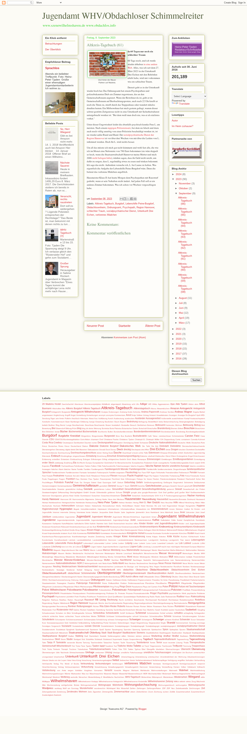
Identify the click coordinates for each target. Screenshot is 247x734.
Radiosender (170, 597)
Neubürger (153, 563)
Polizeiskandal (165, 590)
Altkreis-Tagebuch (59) (185, 277)
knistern (64, 533)
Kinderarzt (46, 527)
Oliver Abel (183, 577)
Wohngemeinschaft (89, 685)
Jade (123, 512)
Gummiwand (85, 496)
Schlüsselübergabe (123, 616)
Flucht (130, 475)
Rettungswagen (84, 606)
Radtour (181, 596)
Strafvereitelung (197, 636)
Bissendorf (60, 428)
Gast (99, 482)
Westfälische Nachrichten (113, 677)
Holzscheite (96, 506)
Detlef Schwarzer (141, 443)
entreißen (56, 459)
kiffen (136, 524)
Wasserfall (123, 674)
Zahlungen (141, 688)
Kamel (179, 520)
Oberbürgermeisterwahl (134, 573)
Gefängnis (167, 482)
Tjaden (89, 646)
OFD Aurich (126, 576)
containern (185, 439)
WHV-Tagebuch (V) (65, 232)
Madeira (47, 549)
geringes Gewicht (169, 486)
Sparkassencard (82, 630)
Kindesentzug (166, 526)
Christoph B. (140, 439)
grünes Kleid (68, 496)
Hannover (54, 499)
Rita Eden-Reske (108, 606)
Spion (165, 629)
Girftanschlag (63, 492)
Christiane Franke (111, 439)
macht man (166, 547)
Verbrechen (124, 660)
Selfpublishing (84, 623)
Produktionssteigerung (96, 593)
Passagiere (61, 583)
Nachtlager (137, 560)
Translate (184, 103)
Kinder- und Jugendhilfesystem (162, 523)
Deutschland (76, 446)
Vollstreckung (48, 670)
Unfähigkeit (176, 653)
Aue (96, 418)
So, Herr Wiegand (65, 130)
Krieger (117, 536)
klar (112, 530)
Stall (86, 636)
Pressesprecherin (50, 593)
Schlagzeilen (199, 613)
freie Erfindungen (128, 479)
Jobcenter (190, 512)
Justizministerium (144, 520)
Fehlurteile (160, 473)
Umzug (108, 652)
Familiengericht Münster (117, 469)
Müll (171, 556)
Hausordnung (149, 499)
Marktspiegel (145, 550)
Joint (197, 512)
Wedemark (166, 674)
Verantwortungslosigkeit (102, 660)
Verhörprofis (47, 664)
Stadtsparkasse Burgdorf (54, 636)
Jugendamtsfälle (83, 520)
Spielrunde (145, 630)
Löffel (202, 543)
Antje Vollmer (137, 415)
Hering (136, 503)
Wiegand (194, 676)
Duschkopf (126, 453)
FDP (148, 473)
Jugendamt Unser (148, 517)
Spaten (108, 630)
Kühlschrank (193, 537)
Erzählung (68, 463)
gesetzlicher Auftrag (74, 489)
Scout (193, 620)
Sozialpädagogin (153, 626)
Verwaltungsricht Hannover (136, 667)
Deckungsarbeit (105, 442)
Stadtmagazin (165, 633)
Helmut (122, 503)
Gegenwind (178, 482)
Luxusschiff (156, 547)
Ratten (70, 600)
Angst (73, 415)
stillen (124, 636)
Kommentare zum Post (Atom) (130, 337)
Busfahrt (128, 436)
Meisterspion (110, 553)
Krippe (155, 537)
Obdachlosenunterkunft (54, 573)
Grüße (77, 496)
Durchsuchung (64, 453)
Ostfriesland (132, 580)
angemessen (47, 415)
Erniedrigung (199, 459)
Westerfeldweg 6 (95, 677)
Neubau (132, 563)
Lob (181, 543)
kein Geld (108, 524)
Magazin (57, 550)
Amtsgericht (186, 408)
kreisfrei (109, 537)
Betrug (197, 425)
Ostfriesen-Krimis (120, 580)
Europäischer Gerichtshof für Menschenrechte (112, 463)
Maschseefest (163, 550)
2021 (179, 333)
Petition (123, 583)
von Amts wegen (65, 670)
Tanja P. (51, 642)
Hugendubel (172, 506)
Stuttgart (77, 639)
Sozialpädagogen (122, 626)
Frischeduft (190, 479)
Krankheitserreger (79, 537)
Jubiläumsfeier (58, 517)
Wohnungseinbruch (166, 685)
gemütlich (103, 486)
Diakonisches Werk (130, 446)
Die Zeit (154, 446)
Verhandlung (199, 660)
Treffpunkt (177, 646)
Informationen (113, 509)
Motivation (163, 557)
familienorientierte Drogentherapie (172, 469)
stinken (139, 636)
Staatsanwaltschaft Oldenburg (84, 632)
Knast (44, 533)
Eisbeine (143, 456)
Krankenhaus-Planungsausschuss (56, 537)
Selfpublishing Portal (99, 623)
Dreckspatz (136, 450)
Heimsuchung (91, 503)
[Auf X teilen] (128, 199)
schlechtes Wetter (88, 616)
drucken (182, 450)
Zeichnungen (194, 688)
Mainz (86, 550)
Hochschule (47, 506)
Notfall (79, 570)
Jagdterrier (130, 512)
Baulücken (109, 422)
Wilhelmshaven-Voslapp (88, 681)
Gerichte (141, 486)
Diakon (85, 446)
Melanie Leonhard (124, 553)
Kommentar (82, 533)
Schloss (101, 616)
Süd (83, 639)
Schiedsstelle (112, 613)
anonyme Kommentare (115, 415)
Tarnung (86, 643)
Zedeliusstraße (182, 688)
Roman (136, 606)
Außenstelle (166, 418)
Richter (96, 606)
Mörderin (155, 557)
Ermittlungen (166, 459)
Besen (108, 425)
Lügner (133, 546)
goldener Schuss (115, 492)
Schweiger (158, 619)
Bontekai (105, 428)
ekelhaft (151, 456)
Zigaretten (97, 692)
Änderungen (113, 412)
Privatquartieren (79, 593)
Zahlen (133, 688)
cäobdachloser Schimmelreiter (171, 436)
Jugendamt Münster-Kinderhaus (126, 517)
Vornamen (98, 670)
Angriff (67, 415)
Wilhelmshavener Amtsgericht (111, 681)
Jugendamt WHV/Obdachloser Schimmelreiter (122, 15)
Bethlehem (141, 425)
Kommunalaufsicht (118, 533)
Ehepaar (164, 453)
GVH (157, 496)
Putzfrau (82, 597)
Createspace (68, 443)
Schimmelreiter (153, 613)
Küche (176, 536)
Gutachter (126, 495)
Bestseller (125, 425)
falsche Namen (153, 465)
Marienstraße (133, 550)
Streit (57, 639)
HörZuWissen (127, 506)
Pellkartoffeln (113, 583)
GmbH (86, 492)
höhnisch (80, 506)
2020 (179, 338)
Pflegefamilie (186, 583)
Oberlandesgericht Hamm (72, 577)
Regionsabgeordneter (143, 603)
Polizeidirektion (105, 590)
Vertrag (61, 667)
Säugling (201, 610)
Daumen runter (90, 443)
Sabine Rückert (79, 610)
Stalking (79, 636)
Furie (76, 482)
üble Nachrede (62, 653)
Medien (68, 553)
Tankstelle (61, 642)
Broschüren (200, 428)
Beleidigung (200, 422)
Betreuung (188, 425)
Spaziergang (117, 630)
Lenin (154, 543)
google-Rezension (149, 492)
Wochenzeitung (53, 685)
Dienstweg (60, 450)
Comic (177, 439)
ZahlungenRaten (154, 688)
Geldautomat (199, 482)
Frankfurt (70, 479)
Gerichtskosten (153, 485)
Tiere (83, 646)
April (182, 317)
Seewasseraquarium (55, 623)
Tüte (120, 649)
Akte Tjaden (182, 404)
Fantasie (83, 473)
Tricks (49, 649)
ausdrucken (130, 418)
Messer (163, 553)
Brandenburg (164, 428)
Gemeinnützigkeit (49, 486)
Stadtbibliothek (152, 633)
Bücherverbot (75, 431)
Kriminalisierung (137, 536)
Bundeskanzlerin (168, 432)
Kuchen (184, 537)
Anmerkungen (92, 415)
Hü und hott (160, 506)
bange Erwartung (96, 422)
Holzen (88, 506)
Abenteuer (78, 404)
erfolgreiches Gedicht (117, 459)
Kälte (173, 520)
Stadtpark (187, 633)
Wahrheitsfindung (197, 670)
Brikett (180, 428)
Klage (97, 530)
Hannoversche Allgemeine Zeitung (86, 499)
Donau (113, 450)
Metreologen (187, 553)
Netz (126, 563)
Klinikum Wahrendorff (168, 530)
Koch (70, 533)
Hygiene (201, 505)
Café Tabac (153, 436)
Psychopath (129, 207)
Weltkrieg (65, 677)
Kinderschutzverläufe (130, 527)
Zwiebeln (57, 695)
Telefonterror (143, 642)
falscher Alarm (57, 469)
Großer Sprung (64, 265)
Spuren (182, 630)
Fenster (193, 472)
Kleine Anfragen (145, 530)
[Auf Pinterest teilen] (135, 199)
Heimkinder (80, 503)
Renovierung (62, 606)
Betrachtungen (53, 43)
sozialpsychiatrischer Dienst (121, 211)
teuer (165, 643)
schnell (135, 616)
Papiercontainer (144, 580)
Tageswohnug (183, 639)
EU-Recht (81, 463)
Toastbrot (109, 646)
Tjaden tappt (98, 646)
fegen (153, 473)
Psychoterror (60, 597)
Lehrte (114, 543)
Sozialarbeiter (78, 626)
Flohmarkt (122, 476)
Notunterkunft (108, 569)
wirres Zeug (191, 681)
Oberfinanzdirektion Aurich (160, 573)
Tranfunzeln (167, 646)
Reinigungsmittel (49, 606)
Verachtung (86, 660)
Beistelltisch (153, 422)
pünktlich (70, 597)
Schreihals (177, 616)
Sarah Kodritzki (161, 610)
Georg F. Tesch (123, 486)
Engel (190, 456)
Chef (101, 439)
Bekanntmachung (171, 422)
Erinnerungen (154, 459)
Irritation (94, 512)
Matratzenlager (49, 553)
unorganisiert (47, 657)
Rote (165, 606)
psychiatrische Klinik (177, 593)
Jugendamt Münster (102, 517)
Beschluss (89, 425)
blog (79, 428)
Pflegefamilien (199, 583)
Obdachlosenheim (96, 207)
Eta (74, 462)
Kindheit (65, 530)
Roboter (129, 606)
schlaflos (178, 613)
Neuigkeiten (47, 567)
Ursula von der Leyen (58, 660)
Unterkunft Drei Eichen (100, 656)
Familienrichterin (58, 473)
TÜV (125, 649)
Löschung (56, 546)
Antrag (146, 415)
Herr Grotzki (153, 502)
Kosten (191, 533)
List (176, 543)
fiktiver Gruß (85, 476)
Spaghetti (70, 630)
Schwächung (101, 620)
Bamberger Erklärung (79, 422)
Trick (44, 649)
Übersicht (185, 649)
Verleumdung (87, 663)
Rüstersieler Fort (49, 610)
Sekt (66, 623)
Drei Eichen (157, 449)
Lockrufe (195, 543)
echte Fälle (143, 453)
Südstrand (107, 639)
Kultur (202, 537)
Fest (44, 476)
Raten (187, 597)
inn (148, 509)
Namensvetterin (48, 563)
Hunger (181, 506)
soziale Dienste (92, 626)
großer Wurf (184, 492)
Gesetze (60, 489)
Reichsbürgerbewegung (163, 603)
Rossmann (157, 606)
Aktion (191, 404)
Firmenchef (105, 476)
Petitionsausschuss (136, 583)
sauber (171, 610)
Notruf (96, 570)
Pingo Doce (125, 586)
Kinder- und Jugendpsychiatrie (192, 524)
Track (146, 646)
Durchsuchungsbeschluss (83, 452)
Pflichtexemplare (101, 586)
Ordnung (74, 580)
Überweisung (198, 649)
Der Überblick (53, 49)
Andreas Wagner (183, 411)
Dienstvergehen (48, 450)
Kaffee (155, 520)
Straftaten (184, 636)
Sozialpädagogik (137, 626)
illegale (76, 509)
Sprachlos (52, 68)
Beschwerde (99, 425)
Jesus (176, 512)
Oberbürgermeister (109, 572)
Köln (75, 533)
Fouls (44, 479)
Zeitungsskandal (49, 692)
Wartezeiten (76, 674)
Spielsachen (156, 630)
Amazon (174, 408)
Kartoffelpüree (68, 524)
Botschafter (152, 428)
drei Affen (145, 450)
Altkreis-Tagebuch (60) (185, 266)
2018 (179, 348)
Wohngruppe (104, 685)
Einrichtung (102, 456)
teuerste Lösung (175, 643)
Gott (160, 492)
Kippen (83, 530)
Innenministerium (159, 509)
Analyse (104, 412)
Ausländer (140, 418)
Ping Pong (114, 587)
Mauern (61, 553)
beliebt (45, 425)
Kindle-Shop (74, 530)
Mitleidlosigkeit (93, 557)
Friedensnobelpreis (168, 479)
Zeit (203, 688)
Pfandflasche (161, 583)
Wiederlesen (168, 677)
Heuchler (169, 503)
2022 (179, 328)
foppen (156, 476)
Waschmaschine (96, 674)
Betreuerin (160, 425)
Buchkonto (102, 432)
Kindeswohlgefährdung (51, 530)
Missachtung (59, 557)
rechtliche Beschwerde (134, 600)
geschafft (188, 486)
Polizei (173, 586)
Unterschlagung (127, 657)
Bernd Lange (65, 425)
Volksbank (191, 667)
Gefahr (139, 482)
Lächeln (72, 540)
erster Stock (48, 462)
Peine (104, 583)
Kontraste (157, 533)
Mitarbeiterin (81, 557)
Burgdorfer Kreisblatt (69, 435)
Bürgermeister (97, 436)
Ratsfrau (62, 600)
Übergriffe (151, 649)
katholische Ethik (81, 524)
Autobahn (46, 422)
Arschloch (76, 418)
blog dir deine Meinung (91, 428)
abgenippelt (116, 404)
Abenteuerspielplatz (92, 404)
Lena (148, 543)
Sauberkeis (180, 610)
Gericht (133, 486)
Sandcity (109, 610)
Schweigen (135, 619)
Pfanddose (149, 583)
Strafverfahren (48, 639)
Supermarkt (117, 639)
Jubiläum (46, 517)
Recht (121, 600)
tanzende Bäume (74, 643)
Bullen (110, 432)
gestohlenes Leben (102, 489)
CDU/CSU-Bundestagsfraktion (67, 439)
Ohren (157, 577)
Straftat (175, 636)
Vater (69, 660)
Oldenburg (166, 576)
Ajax (172, 404)
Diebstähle (175, 446)
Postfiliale (186, 590)
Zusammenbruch (198, 692)
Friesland (181, 479)
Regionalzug (128, 603)
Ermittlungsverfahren (183, 459)
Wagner (126, 670)
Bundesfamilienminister (123, 432)
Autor (175, 120)
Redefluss (200, 600)
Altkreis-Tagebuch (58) (185, 288)
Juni (181, 307)
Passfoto (71, 583)
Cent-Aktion (85, 439)
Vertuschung (87, 667)
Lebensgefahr (198, 540)
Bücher (64, 431)
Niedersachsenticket (88, 566)
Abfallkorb (106, 404)
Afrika (154, 404)
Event (191, 463)
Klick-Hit (155, 530)
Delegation (118, 443)
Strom (63, 639)
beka (161, 422)
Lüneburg (146, 547)
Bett (203, 425)
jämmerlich (140, 512)
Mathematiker (191, 550)
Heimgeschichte (68, 503)
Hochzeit (56, 506)
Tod (115, 646)
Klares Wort (119, 530)
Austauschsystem (197, 418)
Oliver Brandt (194, 577)
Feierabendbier (172, 473)
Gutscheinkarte (147, 496)
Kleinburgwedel (131, 530)
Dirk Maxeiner (81, 450)
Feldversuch (184, 473)
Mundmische (47, 560)
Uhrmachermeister (76, 653)
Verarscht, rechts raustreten (66, 199)
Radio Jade (160, 597)
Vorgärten (88, 670)
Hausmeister (133, 498)
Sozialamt (66, 626)
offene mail (137, 576)
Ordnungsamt (114, 207)
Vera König (76, 660)
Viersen (176, 667)
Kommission (105, 533)
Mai (181, 312)
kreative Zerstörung (96, 537)
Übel (143, 649)
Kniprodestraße (54, 533)
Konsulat (148, 533)
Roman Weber (146, 606)
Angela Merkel (199, 412)
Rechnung (112, 600)
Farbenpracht (102, 473)
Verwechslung (155, 667)
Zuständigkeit (47, 695)
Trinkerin (56, 649)
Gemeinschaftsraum (86, 485)
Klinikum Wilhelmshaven (187, 530)
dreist (168, 450)
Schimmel (140, 613)
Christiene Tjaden (126, 439)
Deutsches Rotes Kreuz (58, 446)
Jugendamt (83, 516)
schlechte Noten (57, 616)
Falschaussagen (123, 466)
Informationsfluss (128, 509)
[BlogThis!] (125, 199)
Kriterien (162, 537)
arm (57, 418)
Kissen (90, 530)
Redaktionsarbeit (187, 600)
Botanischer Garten (130, 428)
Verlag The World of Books (66, 664)
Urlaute (45, 660)
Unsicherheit (59, 657)
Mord (129, 556)
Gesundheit (118, 489)
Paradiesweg (174, 580)
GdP (114, 482)
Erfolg (104, 459)
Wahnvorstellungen (159, 670)
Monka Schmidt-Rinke (117, 557)
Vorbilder (78, 670)
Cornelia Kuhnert (198, 439)
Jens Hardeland (152, 512)
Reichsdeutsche (180, 603)
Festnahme (58, 475)
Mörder (136, 557)
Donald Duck (104, 450)
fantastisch (92, 473)
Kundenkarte (47, 540)
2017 (179, 353)
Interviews (81, 512)
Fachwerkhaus (67, 466)
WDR (145, 674)
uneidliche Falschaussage (132, 653)
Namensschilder (198, 560)
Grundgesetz (56, 496)
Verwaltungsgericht (116, 667)
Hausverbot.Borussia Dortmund (182, 499)
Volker (183, 667)
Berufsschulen (78, 425)
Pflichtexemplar (86, 587)
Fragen (62, 479)
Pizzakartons (137, 587)
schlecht (45, 616)
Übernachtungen (173, 649)
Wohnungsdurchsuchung (140, 684)
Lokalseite (46, 547)
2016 (179, 358)
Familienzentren (72, 473)
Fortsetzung (175, 476)
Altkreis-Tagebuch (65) (185, 211)
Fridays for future (144, 479)
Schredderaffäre (156, 616)
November (185, 183)
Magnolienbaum (68, 550)
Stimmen (131, 636)
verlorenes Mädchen (106, 214)
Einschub (111, 456)
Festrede (68, 476)
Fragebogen (53, 479)
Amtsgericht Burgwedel (60, 412)
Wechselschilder (154, 674)
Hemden (128, 503)
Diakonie (93, 446)
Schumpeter (60, 620)
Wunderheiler (86, 688)
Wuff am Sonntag (70, 688)
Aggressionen (163, 404)
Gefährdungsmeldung (153, 482)
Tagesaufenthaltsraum (165, 639)
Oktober (184, 188)
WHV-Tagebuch (132, 677)
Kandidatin (200, 520)
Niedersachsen (69, 566)
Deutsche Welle (184, 443)
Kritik (169, 536)
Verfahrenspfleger (159, 660)
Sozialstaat (60, 630)
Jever (182, 512)
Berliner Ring (53, 425)
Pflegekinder (68, 587)
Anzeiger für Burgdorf (187, 415)
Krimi (124, 536)
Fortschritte (164, 476)
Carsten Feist (192, 435)
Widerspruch (157, 677)
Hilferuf (181, 503)
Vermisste (157, 664)
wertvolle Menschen (79, 677)
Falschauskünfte (109, 466)
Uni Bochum (187, 653)
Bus (122, 436)
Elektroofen (160, 456)
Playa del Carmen (150, 587)
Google (126, 492)
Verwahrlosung (101, 667)
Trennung (187, 646)
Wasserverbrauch (135, 674)
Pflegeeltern (174, 583)
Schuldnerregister (189, 616)
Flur (150, 476)
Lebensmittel (99, 543)
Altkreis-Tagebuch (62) (185, 244)
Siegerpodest (154, 623)
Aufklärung (102, 418)
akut (196, 404)
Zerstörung (61, 692)
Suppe (126, 639)
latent (187, 540)
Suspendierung (135, 639)
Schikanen (130, 613)
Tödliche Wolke (125, 646)
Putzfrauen (91, 597)
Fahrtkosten (79, 466)
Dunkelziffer (200, 450)
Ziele (90, 692)
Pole (160, 587)
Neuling (57, 566)
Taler (44, 643)
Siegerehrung (142, 623)
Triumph (64, 649)
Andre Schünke (133, 412)
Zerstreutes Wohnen (77, 691)
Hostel (137, 506)
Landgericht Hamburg (157, 540)
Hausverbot (162, 499)
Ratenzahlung (198, 596)
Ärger (52, 418)
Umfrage (89, 652)
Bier (54, 428)
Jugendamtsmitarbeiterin (101, 520)
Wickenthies (146, 677)
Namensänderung (182, 560)
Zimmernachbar (121, 691)
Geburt (120, 482)
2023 (179, 179)
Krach (197, 533)
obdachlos (128, 569)
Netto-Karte (107, 563)
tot (143, 646)
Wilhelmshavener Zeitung (160, 681)
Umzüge (116, 653)
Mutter (107, 560)
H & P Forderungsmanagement (173, 496)
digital (67, 450)
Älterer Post (152, 325)
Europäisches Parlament (142, 463)
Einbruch (55, 456)
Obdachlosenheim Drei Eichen (188, 569)
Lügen (86, 546)
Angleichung (59, 415)
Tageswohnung (197, 639)
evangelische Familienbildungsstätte (173, 463)
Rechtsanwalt (151, 600)
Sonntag (192, 623)
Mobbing (103, 557)
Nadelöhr (147, 560)
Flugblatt (138, 475)
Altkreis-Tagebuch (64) (185, 222)
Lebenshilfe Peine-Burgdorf (139, 203)
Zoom (150, 692)
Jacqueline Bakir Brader (109, 512)
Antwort (152, 415)
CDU (51, 439)
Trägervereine (155, 646)
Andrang (123, 412)
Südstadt (98, 639)
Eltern (173, 456)
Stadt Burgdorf (114, 632)
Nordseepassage (198, 567)
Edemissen (154, 452)
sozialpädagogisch (168, 626)
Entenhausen (199, 456)
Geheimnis (188, 482)
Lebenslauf (88, 543)
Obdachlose (142, 569)
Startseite (124, 325)
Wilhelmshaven (64, 681)
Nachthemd (125, 560)
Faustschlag (131, 472)
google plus (136, 492)
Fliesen (114, 475)
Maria (123, 550)
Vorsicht (108, 670)
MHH (203, 553)
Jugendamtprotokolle (66, 520)
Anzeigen (173, 415)
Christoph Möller (152, 439)
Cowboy (58, 442)
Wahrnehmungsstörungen (53, 674)
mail (80, 550)
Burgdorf (119, 203)
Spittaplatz (173, 630)
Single (163, 623)
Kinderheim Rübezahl (60, 527)
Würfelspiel (111, 688)
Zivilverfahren (141, 692)
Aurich (110, 418)
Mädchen (201, 547)
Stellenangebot (114, 636)
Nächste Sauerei (65, 164)
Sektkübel (73, 623)
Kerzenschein (119, 524)
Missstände (70, 557)
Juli (181, 303)
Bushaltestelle (140, 436)
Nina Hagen (154, 567)
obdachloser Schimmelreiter (82, 573)
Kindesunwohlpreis (183, 526)
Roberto (121, 606)
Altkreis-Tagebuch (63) (185, 233)
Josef (202, 512)
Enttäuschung (76, 459)
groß (176, 492)
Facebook (55, 465)
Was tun (85, 674)
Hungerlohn (190, 506)
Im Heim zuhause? (182, 126)
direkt (73, 450)
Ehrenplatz (172, 453)
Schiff (122, 613)
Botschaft (143, 428)
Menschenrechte (151, 553)
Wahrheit (183, 670)
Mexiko (197, 553)
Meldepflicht (138, 553)
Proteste (121, 593)
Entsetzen (65, 459)
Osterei (109, 580)
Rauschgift (78, 600)
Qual (110, 597)
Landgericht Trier (176, 540)
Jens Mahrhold (166, 512)
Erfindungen (96, 459)
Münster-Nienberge (95, 560)
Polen (165, 586)
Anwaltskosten (162, 415)
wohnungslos (181, 685)
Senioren (113, 623)
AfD (149, 404)
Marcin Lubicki (96, 550)
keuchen (129, 524)
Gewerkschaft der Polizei (194, 489)
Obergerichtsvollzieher (51, 577)
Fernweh (201, 473)
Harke (104, 499)
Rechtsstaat (173, 600)
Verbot (115, 660)
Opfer (202, 577)
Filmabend (95, 476)
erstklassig (59, 463)
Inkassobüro (141, 509)
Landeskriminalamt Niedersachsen (132, 540)
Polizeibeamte (74, 589)
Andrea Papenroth (150, 412)
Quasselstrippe (130, 597)
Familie (80, 469)
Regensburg (47, 603)
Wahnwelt (173, 670)
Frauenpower (105, 479)
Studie (69, 639)
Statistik (103, 636)
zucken (166, 692)
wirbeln (182, 681)
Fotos (187, 476)
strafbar (167, 636)
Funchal (69, 482)
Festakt (49, 476)
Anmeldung (81, 415)
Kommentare (93, 533)
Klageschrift (105, 530)
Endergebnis (182, 456)
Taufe (122, 643)
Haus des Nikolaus (116, 499)
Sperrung (136, 630)
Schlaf (162, 613)
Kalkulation (165, 520)
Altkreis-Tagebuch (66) (185, 200)
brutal (57, 432)
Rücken (170, 606)
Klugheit (201, 530)
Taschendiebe (97, 643)
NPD (119, 570)
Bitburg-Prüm (71, 428)
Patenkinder (95, 583)
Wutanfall (125, 688)
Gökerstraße (101, 492)
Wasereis (107, 674)
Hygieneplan (65, 509)
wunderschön (99, 688)
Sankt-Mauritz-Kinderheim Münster (128, 610)
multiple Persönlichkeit (195, 557)
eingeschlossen (79, 456)
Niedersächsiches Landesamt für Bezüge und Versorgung (123, 567)
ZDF (164, 688)
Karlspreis (57, 524)
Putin (76, 597)
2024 (179, 174)
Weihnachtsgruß (198, 674)
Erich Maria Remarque (136, 459)
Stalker (71, 636)
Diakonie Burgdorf (109, 446)
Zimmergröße (107, 692)
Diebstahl (164, 446)
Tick (73, 646)
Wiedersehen (180, 677)
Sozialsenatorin (48, 630)
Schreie (167, 616)
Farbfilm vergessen (117, 473)
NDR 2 (80, 563)
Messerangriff (174, 553)
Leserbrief (161, 543)
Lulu (139, 546)
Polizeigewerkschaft (150, 590)
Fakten (88, 466)
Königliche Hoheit (135, 533)
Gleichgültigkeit (76, 492)
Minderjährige (47, 557)
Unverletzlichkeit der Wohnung (173, 657)
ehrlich (180, 453)
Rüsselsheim (191, 606)
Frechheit (116, 479)
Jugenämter (70, 517)
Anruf (128, 415)
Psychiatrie (162, 593)
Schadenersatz (48, 613)
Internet (56, 512)
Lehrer (108, 543)
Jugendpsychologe (121, 520)
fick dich (76, 476)
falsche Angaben (138, 466)
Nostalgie (60, 570)
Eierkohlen (188, 453)
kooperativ (174, 533)
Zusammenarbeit (183, 692)
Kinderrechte (103, 526)
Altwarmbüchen (163, 409)
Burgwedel (109, 436)
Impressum (102, 509)
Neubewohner (142, 563)
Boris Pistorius (116, 428)
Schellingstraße (78, 613)
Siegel (133, 623)
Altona (153, 409)
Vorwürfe (117, 670)
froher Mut (200, 479)
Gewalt (178, 489)
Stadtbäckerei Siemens (133, 632)
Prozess (129, 593)
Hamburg (200, 495)
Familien (87, 469)
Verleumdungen (103, 663)
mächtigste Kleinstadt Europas (184, 547)
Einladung (91, 456)
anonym (102, 415)
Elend (168, 456)
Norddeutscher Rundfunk (171, 567)
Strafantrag (156, 636)
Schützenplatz (90, 620)
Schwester (185, 619)
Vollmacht (201, 667)
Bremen (174, 428)
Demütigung (129, 443)
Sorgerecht (56, 626)
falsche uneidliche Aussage (175, 466)
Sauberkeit (191, 609)
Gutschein (136, 496)
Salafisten (91, 610)
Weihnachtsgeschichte (181, 674)
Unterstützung (141, 657)
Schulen (201, 616)
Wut (118, 688)
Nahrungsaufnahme (160, 560)
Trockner (72, 649)
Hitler (203, 503)
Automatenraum (58, 422)
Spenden (127, 630)
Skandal (171, 622)
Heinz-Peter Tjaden (108, 502)
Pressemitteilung (198, 590)
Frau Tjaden (93, 479)
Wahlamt (135, 670)
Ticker (78, 646)
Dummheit (190, 450)
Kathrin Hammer (96, 524)
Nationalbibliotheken (66, 563)
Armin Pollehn (65, 418)
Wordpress (47, 688)
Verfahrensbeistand (144, 660)
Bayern (123, 422)
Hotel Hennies (147, 506)
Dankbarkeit (79, 443)
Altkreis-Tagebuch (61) (185, 255)
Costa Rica (47, 442)
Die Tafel (146, 446)
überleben (160, 649)
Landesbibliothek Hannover (104, 540)
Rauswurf (89, 600)
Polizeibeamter (90, 589)
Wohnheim (117, 685)
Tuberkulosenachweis (100, 649)
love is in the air (67, 547)
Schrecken (143, 616)
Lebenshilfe (48, 543)
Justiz (133, 520)
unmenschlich (199, 653)
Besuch (133, 425)
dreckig (127, 449)
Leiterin (142, 543)
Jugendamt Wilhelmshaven (181, 516)
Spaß (101, 630)
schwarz (111, 620)
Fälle (99, 466)
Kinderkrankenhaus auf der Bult (83, 527)
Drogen (174, 449)
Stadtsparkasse (198, 633)
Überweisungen (48, 653)
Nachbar (115, 560)
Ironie (88, 512)
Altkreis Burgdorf (74, 408)
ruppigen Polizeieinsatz (119, 128)
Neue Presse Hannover (170, 563)
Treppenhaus (198, 646)
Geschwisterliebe (49, 489)
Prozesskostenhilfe (141, 593)
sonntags (201, 623)
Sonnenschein (182, 623)
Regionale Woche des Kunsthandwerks (106, 603)
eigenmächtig (199, 453)
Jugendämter (49, 520)
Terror (159, 642)
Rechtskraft (162, 600)
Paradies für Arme (160, 580)
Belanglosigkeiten (186, 422)
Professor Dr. (111, 593)
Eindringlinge (66, 456)
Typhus (137, 649)
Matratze (201, 550)
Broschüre (189, 428)
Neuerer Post (95, 325)
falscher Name (70, 469)
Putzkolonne (102, 597)
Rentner (72, 606)
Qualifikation (117, 597)
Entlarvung (46, 459)
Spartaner (94, 630)
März (182, 322)
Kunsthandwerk (60, 540)
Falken (94, 466)
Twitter (130, 649)
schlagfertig (188, 613)
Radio (152, 597)
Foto (182, 475)
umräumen (99, 653)
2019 (179, 343)
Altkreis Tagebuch (92, 408)
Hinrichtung (189, 503)
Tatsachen (107, 643)
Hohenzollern (68, 505)
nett (100, 563)
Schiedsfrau (99, 613)
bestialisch (116, 425)
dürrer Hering (102, 453)
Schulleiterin (48, 619)
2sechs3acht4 (68, 404)
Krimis (148, 537)
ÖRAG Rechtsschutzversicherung (56, 580)
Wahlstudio (145, 670)
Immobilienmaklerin (88, 509)
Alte (63, 409)
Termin (152, 643)
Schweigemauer (122, 620)
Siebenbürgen (123, 623)
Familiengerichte (137, 469)
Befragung (143, 422)
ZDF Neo (171, 688)
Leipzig (128, 543)
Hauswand (200, 499)
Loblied (187, 543)
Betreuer (150, 425)
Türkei (114, 649)
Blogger (142, 709)
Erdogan (86, 459)
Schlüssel (110, 616)
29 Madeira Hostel (51, 404)
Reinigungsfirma (196, 603)
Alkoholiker (56, 409)
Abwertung (126, 404)
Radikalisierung (143, 597)
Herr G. (142, 502)
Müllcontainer (179, 557)
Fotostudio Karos (197, 476)
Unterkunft (71, 656)
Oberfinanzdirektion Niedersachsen (190, 573)
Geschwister (199, 486)
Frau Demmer (81, 479)
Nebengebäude (91, 563)
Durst (110, 453)
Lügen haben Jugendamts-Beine (104, 547)
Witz (44, 685)
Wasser (115, 674)
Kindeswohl (199, 526)
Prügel (153, 593)
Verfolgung (172, 660)
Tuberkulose (83, 649)
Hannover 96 (65, 499)
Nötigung (88, 570)
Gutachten (95, 496)
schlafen (169, 613)
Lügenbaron (124, 547)
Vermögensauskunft (187, 664)
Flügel (146, 476)
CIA (161, 439)
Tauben (116, 643)
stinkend (146, 636)
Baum (116, 422)
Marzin (154, 550)
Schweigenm (147, 620)
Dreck (120, 449)
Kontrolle (165, 533)
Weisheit (56, 677)
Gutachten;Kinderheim (110, 496)
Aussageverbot (153, 418)
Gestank (88, 489)
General (112, 486)
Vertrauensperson (72, 667)
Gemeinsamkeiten (64, 486)
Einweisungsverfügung (128, 456)
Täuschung (130, 643)
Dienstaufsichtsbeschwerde (193, 446)
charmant (95, 439)
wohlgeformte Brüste (70, 685)
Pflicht (76, 587)
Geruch (181, 486)
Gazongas (107, 482)
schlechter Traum (96, 211)
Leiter (135, 543)
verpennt (201, 664)
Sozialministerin (107, 626)
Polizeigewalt (134, 590)
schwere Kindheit (172, 620)
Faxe (144, 473)
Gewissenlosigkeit (49, 492)
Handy (45, 499)
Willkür (176, 681)
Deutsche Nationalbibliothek (163, 442)
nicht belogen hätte (101, 158)
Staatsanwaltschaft (195, 629)
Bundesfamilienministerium (147, 431)
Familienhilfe (152, 469)
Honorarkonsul (109, 506)
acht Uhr (135, 404)
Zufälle (172, 692)
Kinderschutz (115, 527)
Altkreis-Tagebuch (104, 203)
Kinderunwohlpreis (149, 526)
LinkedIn (170, 543)
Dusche (118, 452)
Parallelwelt (185, 580)
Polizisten (176, 589)
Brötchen (50, 432)
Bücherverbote (90, 431)
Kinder (142, 523)
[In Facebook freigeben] (131, 199)
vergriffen (181, 660)
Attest (91, 418)
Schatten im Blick (63, 613)
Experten (46, 466)
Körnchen (183, 533)
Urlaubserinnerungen (196, 657)
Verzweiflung (167, 667)
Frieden (156, 479)
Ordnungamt (84, 580)
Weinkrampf (47, 677)
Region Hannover (145, 207)
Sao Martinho (148, 610)
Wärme (67, 674)
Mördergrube (145, 557)
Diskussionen (93, 450)
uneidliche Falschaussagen (157, 652)
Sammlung (100, 610)
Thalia (186, 643)
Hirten (197, 503)
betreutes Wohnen (174, 425)
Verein (132, 660)
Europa (89, 463)
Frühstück (59, 482)
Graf (165, 492)
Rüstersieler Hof (65, 609)
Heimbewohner (55, 503)
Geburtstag (129, 482)
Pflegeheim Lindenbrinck (52, 587)
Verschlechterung (49, 667)
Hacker (191, 495)
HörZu (118, 506)
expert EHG (200, 463)
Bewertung (46, 428)
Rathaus (54, 600)
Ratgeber (46, 600)
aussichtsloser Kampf (180, 418)
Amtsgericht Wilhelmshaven (85, 411)
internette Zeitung (68, 512)
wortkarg (58, 688)
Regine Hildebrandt (61, 603)
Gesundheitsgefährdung (154, 489)
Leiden (121, 543)
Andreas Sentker (167, 412)
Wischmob (200, 681)
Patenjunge (82, 583)
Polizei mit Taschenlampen (191, 586)
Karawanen (47, 524)
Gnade (92, 492)
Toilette (137, 645)
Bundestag (180, 432)
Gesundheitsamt (133, 489)
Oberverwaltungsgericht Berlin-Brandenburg (101, 577)
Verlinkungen (117, 664)
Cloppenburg (169, 439)
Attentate (84, 418)
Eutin (155, 463)
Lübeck (78, 547)
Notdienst (70, 570)
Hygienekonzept (50, 509)
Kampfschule (189, 520)
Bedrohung (132, 421)
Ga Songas (85, 482)
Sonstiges (46, 626)
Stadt (103, 632)
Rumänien (179, 606)
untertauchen (153, 657)
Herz (163, 503)
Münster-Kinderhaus (74, 560)
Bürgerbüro (86, 436)
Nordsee (186, 567)
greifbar (170, 492)
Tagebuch (148, 639)
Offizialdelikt (149, 577)
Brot (44, 432)
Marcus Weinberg (111, 550)
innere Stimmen (176, 509)
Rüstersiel (201, 606)
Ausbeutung (119, 418)
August (183, 297)
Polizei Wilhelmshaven (54, 589)
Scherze (88, 613)
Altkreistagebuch (142, 408)
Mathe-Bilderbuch (177, 550)
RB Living (100, 599)
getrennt (170, 489)
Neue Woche (188, 563)
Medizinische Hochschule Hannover (88, 553)
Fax (139, 473)
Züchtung (158, 692)
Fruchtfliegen (47, 482)
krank (202, 533)
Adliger (143, 404)
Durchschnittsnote (49, 453)
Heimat (45, 503)
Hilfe (175, 502)
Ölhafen (175, 577)
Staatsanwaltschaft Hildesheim (55, 633)
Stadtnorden (177, 633)
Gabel (93, 482)
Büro (118, 436)
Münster (58, 560)
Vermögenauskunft (170, 664)
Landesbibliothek (84, 540)
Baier (67, 422)
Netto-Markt (118, 563)
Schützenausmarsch (74, 620)
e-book (135, 453)
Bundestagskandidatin (195, 432)
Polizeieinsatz (119, 589)
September (185, 193)
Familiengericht (97, 469)
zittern (132, 692)
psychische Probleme (196, 593)
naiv (172, 560)
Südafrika (90, 639)
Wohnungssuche (196, 685)
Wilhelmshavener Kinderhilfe (135, 681)
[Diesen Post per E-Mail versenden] (121, 199)
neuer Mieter (199, 563)
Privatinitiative (66, 593)
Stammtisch (94, 636)
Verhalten (190, 660)
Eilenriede (46, 456)
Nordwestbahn (48, 570)
